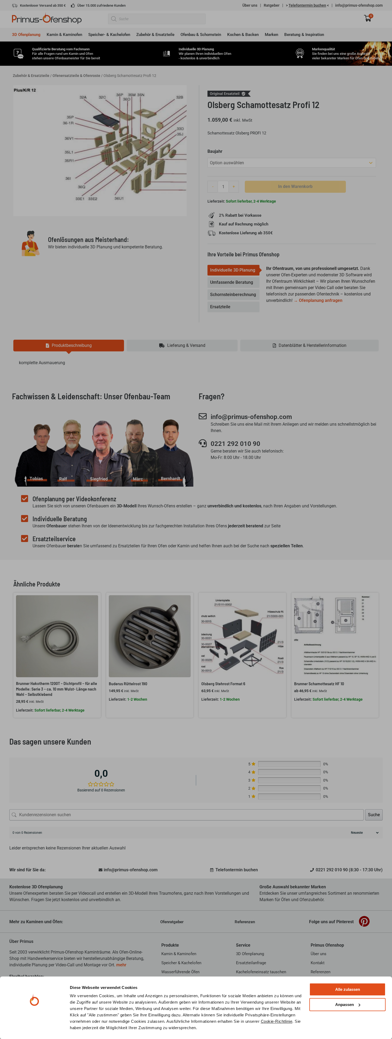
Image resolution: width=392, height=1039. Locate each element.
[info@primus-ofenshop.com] (203, 416)
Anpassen (344, 1004)
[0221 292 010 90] (203, 443)
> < (307, 5)
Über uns (249, 5)
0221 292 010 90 (235, 443)
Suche (374, 814)
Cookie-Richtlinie (277, 1021)
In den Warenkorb (295, 186)
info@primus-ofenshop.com (359, 5)
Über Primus (21, 941)
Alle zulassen (347, 989)
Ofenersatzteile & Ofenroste (76, 75)
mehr (121, 964)
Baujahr (214, 151)
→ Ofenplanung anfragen (318, 300)
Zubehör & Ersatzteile (31, 75)
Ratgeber (271, 5)
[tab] (233, 270)
